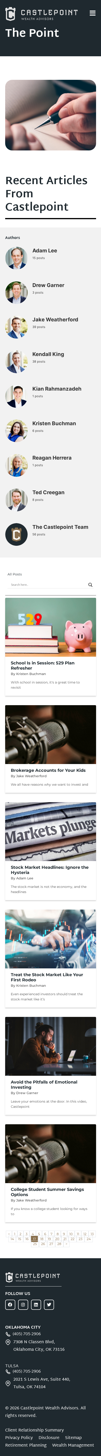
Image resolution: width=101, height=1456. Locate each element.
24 (89, 1238)
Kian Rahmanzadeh (57, 389)
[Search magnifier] (90, 585)
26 (44, 1243)
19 (50, 1238)
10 (72, 1233)
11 (79, 1233)
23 (81, 1238)
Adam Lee (44, 250)
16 (28, 1238)
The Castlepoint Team (60, 527)
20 (58, 1238)
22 (73, 1238)
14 (13, 1238)
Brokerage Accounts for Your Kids (48, 770)
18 (43, 1238)
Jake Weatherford (55, 319)
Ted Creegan (48, 492)
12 (86, 1233)
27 (52, 1243)
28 (60, 1243)
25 (36, 1243)
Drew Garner (48, 285)
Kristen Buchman (54, 423)
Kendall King (48, 354)
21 (66, 1238)
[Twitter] (49, 1305)
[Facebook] (10, 1305)
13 (93, 1233)
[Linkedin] (36, 1305)
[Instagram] (23, 1305)
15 (20, 1238)
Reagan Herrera (52, 458)
